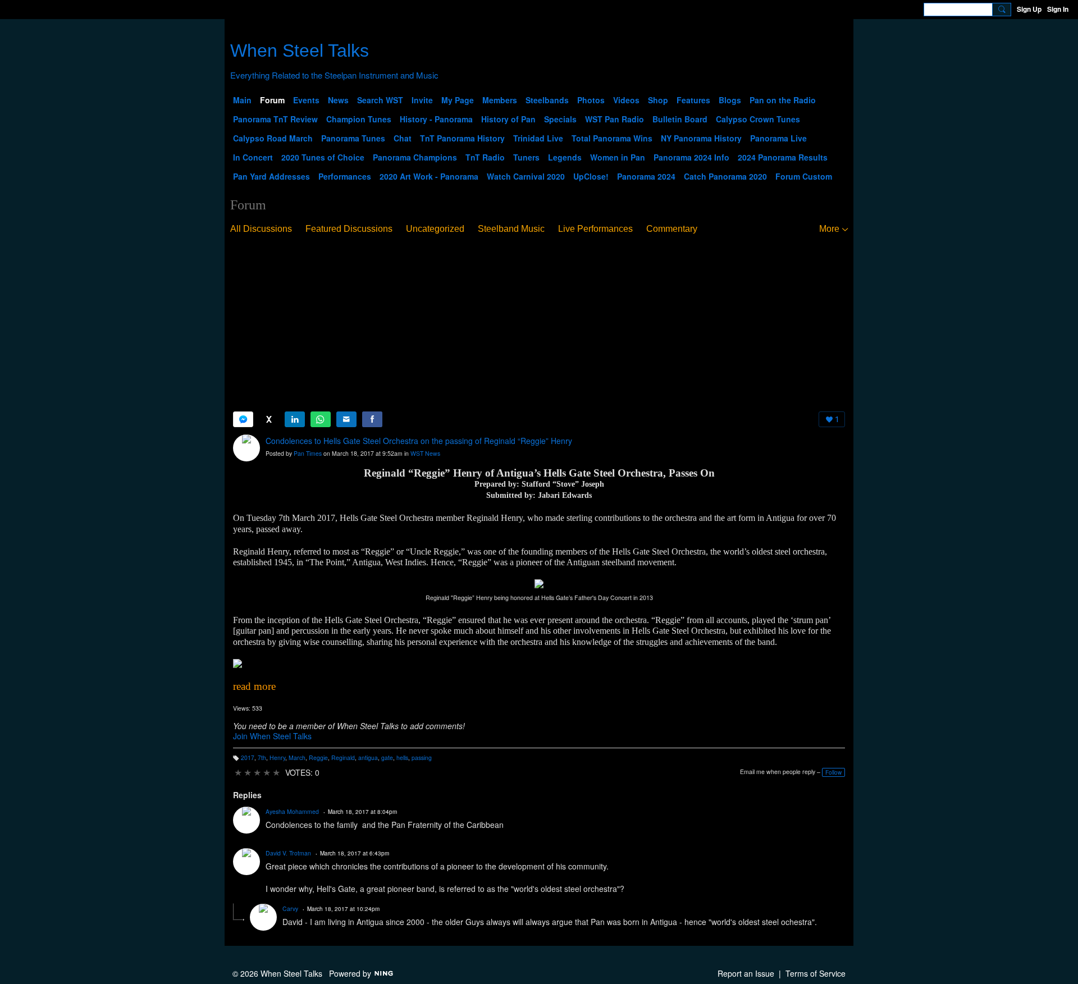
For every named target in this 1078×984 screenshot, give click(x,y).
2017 (247, 757)
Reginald (343, 757)
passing (422, 757)
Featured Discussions (348, 229)
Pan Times (308, 453)
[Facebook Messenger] (243, 419)
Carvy (290, 908)
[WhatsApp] (320, 419)
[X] (269, 419)
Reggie (318, 757)
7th (262, 757)
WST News (425, 453)
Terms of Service (815, 973)
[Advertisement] (539, 323)
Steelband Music (511, 229)
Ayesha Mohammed (292, 811)
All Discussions (261, 229)
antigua (368, 757)
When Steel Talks (299, 50)
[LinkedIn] (295, 419)
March (297, 757)
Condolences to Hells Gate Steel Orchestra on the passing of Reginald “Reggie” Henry (419, 440)
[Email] (346, 419)
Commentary (671, 229)
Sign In (1057, 9)
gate (387, 757)
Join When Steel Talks (272, 736)
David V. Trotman (288, 853)
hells (402, 757)
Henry (277, 757)
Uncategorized (435, 229)
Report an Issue (746, 973)
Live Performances (595, 229)
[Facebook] (372, 419)
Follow (833, 772)
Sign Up (1029, 9)
